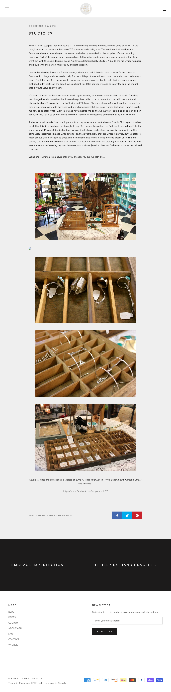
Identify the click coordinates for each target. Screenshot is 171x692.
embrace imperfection (37, 565)
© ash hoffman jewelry (25, 678)
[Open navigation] (7, 9)
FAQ (10, 633)
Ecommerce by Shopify (54, 683)
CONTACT (13, 639)
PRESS (12, 617)
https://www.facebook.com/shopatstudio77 (85, 491)
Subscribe (105, 631)
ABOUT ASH (15, 628)
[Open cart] (164, 9)
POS (34, 683)
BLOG (11, 611)
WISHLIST (14, 644)
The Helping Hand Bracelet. (124, 565)
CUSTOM (13, 622)
